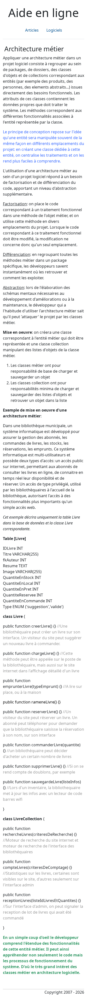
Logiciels (54, 30)
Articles (32, 30)
